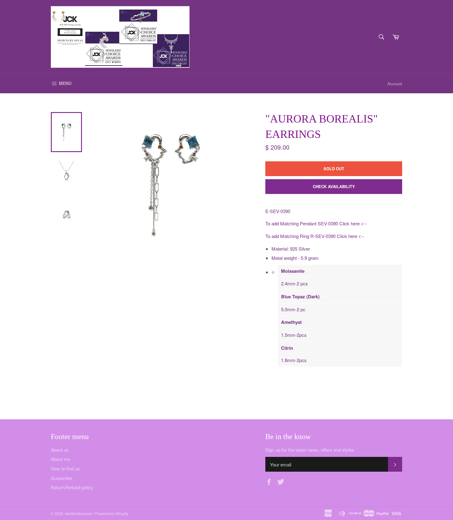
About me (60, 459)
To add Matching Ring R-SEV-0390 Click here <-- (314, 236)
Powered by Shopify (111, 513)
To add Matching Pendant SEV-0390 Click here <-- (316, 223)
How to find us (65, 468)
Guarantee (61, 478)
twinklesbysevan (79, 513)
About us (60, 449)
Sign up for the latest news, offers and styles (309, 450)
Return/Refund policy (72, 487)
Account (394, 84)
